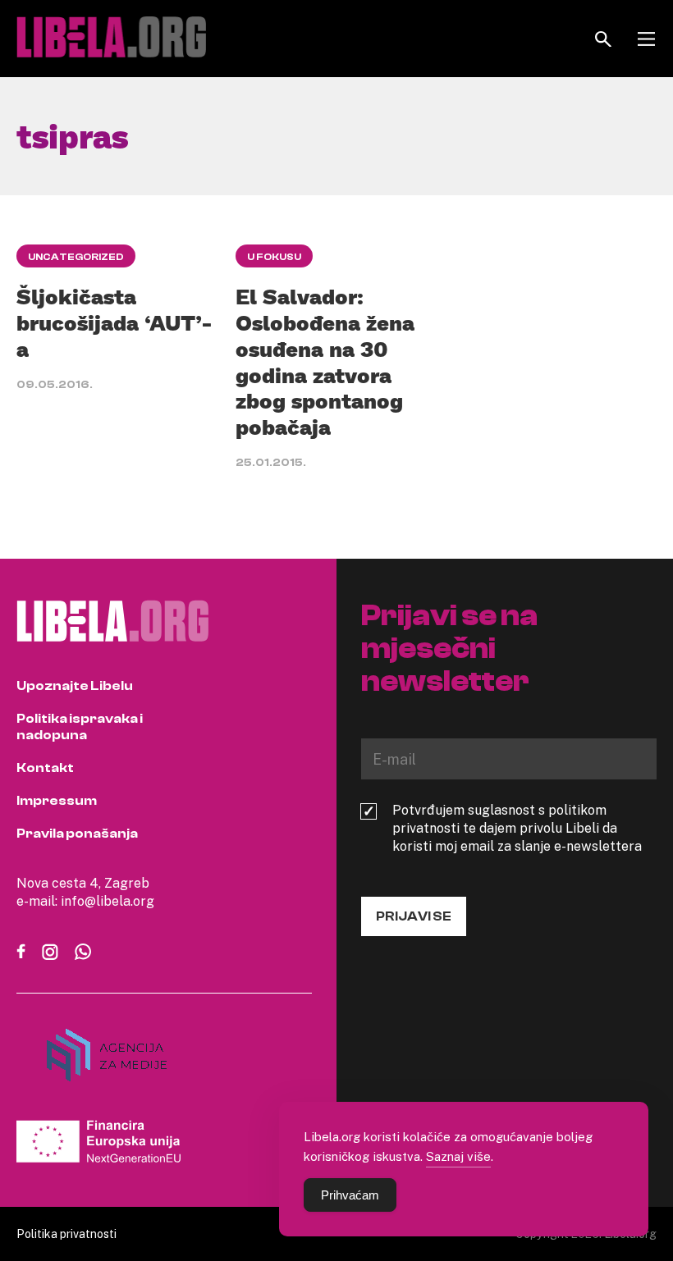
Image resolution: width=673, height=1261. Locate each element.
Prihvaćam (350, 1195)
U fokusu (274, 257)
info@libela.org (107, 901)
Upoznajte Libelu (74, 685)
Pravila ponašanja (77, 833)
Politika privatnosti (66, 1233)
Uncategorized (76, 257)
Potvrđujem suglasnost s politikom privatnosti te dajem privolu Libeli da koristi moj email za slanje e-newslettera (517, 828)
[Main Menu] (646, 39)
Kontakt (45, 768)
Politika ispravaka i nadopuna (79, 726)
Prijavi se (413, 916)
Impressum (56, 800)
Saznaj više (458, 1156)
